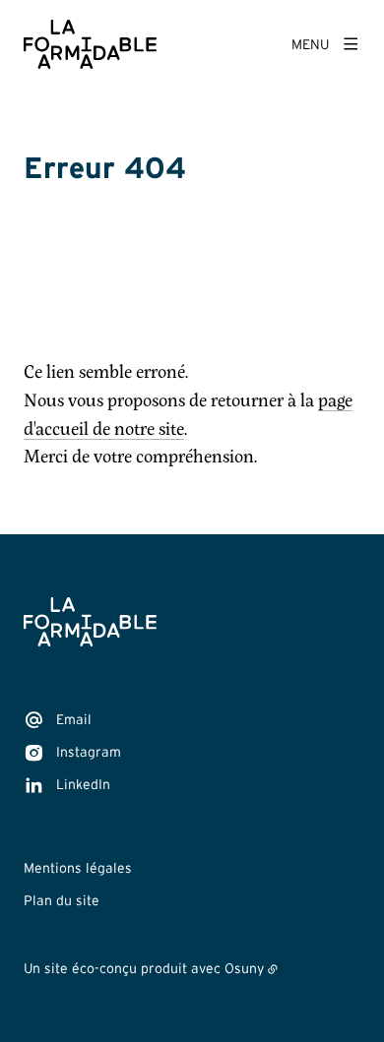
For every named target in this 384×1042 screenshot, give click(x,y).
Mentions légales (78, 868)
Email (74, 719)
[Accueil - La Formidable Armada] (90, 44)
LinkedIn (83, 784)
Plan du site (61, 900)
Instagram (88, 752)
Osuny (244, 968)
